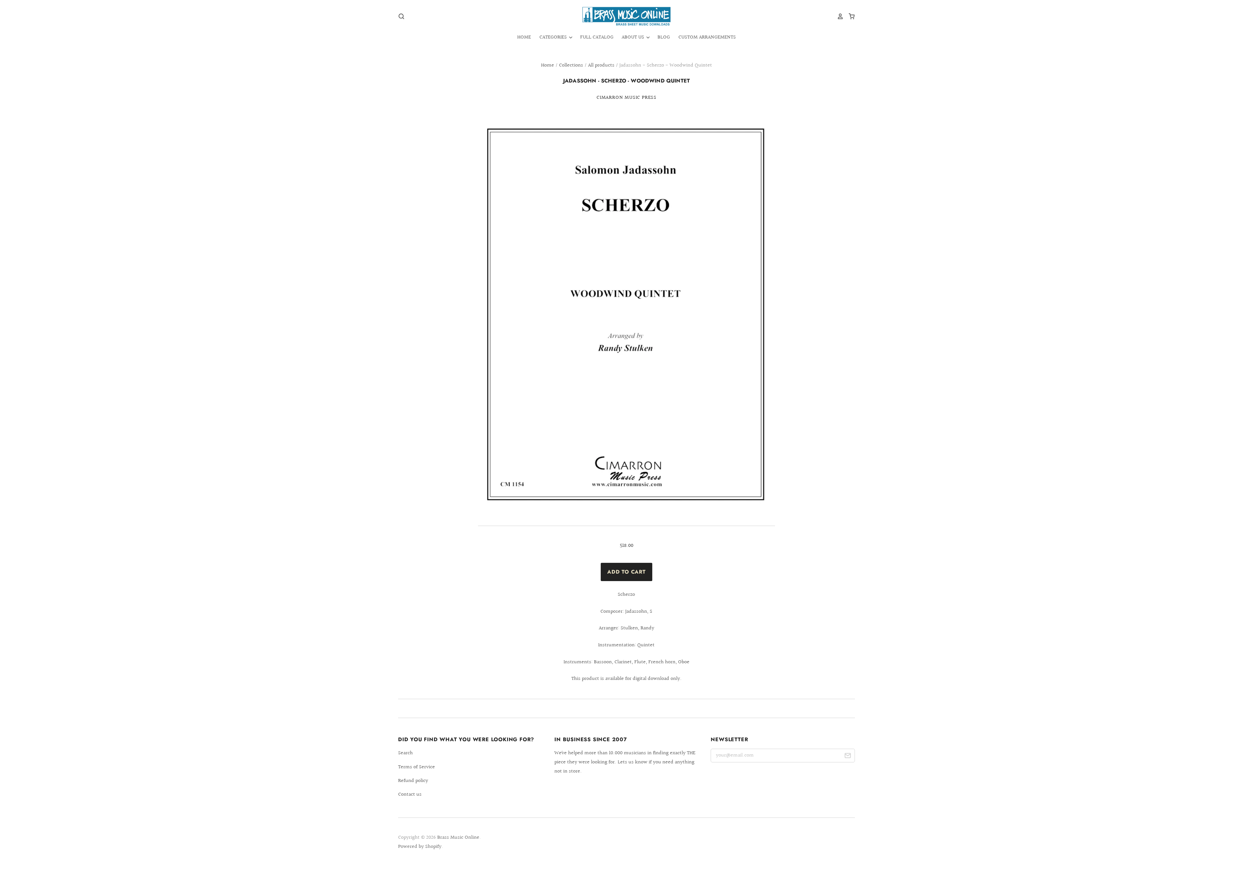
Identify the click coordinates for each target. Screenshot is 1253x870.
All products (601, 65)
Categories (553, 37)
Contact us (410, 794)
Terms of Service (416, 767)
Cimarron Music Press (626, 98)
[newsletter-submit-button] (847, 756)
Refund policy (413, 781)
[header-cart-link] (849, 16)
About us (633, 37)
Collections (571, 65)
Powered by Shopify (419, 847)
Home (524, 37)
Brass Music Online (458, 837)
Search (405, 753)
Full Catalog (596, 37)
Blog (663, 37)
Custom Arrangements (707, 37)
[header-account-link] (837, 16)
